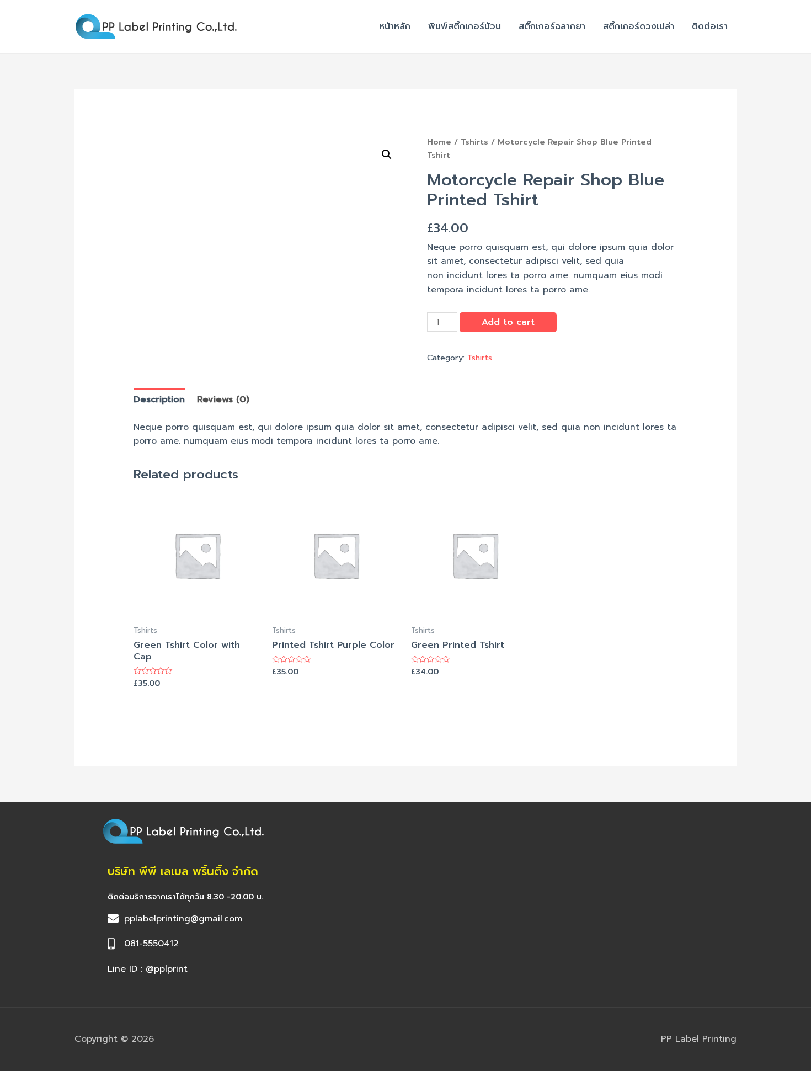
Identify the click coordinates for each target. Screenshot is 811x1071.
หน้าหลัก (394, 26)
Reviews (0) (223, 399)
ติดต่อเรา (710, 26)
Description (159, 399)
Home (439, 142)
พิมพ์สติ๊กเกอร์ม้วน (464, 26)
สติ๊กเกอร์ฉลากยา (552, 26)
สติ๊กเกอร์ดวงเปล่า (638, 26)
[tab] (159, 400)
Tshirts (474, 142)
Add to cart (508, 322)
